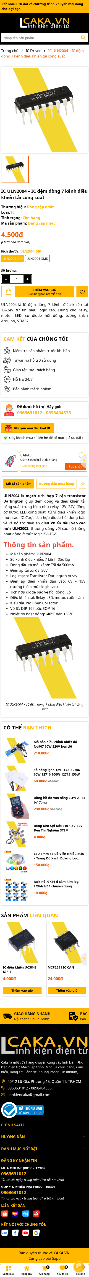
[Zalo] (4, 1232)
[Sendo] (36, 1213)
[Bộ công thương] (22, 1109)
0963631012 (13, 1174)
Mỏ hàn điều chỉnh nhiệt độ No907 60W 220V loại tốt (55, 744)
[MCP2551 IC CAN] (67, 942)
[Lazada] (15, 1213)
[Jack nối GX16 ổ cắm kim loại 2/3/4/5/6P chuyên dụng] (16, 890)
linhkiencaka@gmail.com (29, 1094)
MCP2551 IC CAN (61, 967)
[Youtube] (25, 1232)
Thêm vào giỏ (22, 990)
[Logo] (44, 23)
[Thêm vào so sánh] (37, 935)
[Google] (36, 1232)
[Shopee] (4, 1213)
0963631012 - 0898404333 (44, 413)
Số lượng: (9, 270)
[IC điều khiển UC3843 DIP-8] (22, 942)
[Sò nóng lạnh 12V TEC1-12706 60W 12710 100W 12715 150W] (16, 778)
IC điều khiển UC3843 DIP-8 (20, 969)
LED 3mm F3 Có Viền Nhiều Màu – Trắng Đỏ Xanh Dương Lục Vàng (59, 855)
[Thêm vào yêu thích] (82, 291)
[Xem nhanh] (37, 943)
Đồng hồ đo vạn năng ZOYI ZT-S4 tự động (59, 800)
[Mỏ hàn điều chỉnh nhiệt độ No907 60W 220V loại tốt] (16, 750)
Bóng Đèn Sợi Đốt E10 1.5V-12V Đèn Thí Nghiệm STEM (58, 828)
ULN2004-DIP (13, 258)
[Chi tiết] (82, 455)
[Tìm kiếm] (83, 37)
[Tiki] (25, 1213)
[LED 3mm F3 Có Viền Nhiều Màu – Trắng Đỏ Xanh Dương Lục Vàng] (16, 862)
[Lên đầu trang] (79, 1254)
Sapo (56, 1258)
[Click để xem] (44, 110)
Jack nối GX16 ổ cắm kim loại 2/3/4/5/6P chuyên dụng (56, 883)
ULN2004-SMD (37, 258)
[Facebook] (15, 1232)
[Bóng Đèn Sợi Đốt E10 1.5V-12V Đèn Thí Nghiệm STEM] (16, 834)
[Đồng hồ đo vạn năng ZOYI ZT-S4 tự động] (16, 806)
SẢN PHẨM (29, 915)
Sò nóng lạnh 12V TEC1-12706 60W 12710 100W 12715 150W (57, 772)
